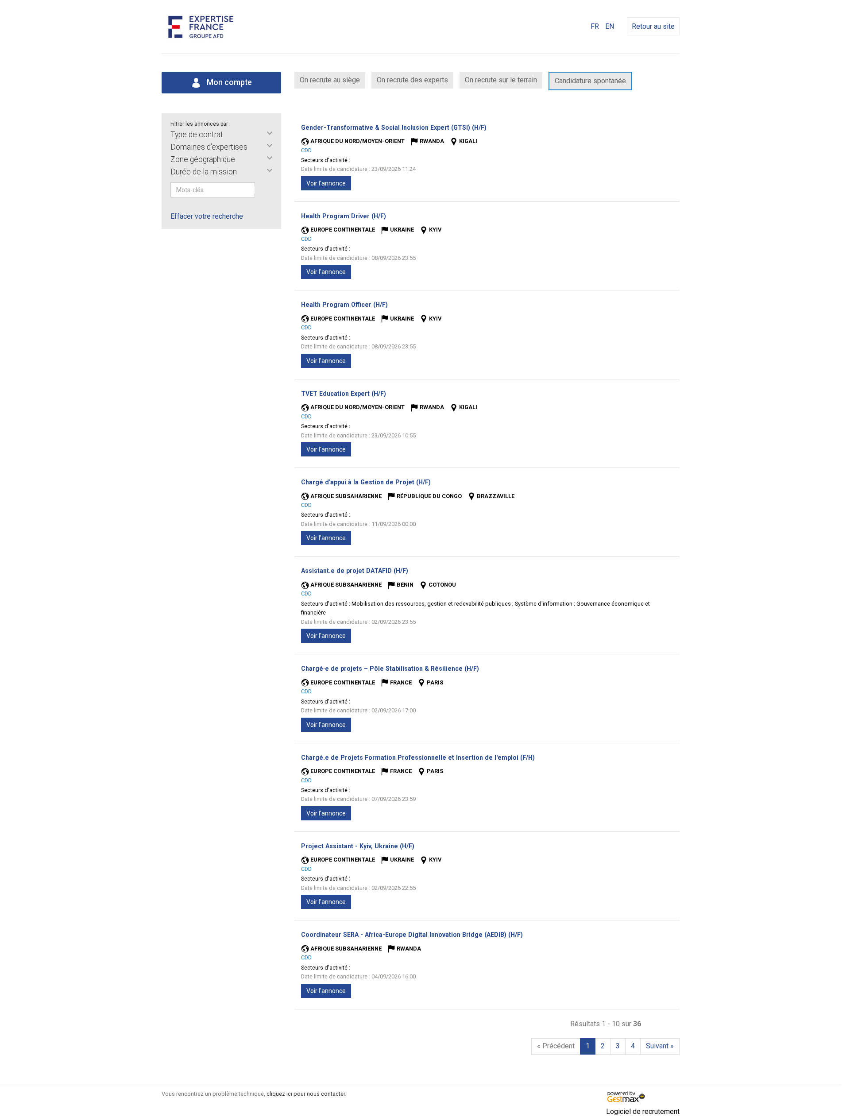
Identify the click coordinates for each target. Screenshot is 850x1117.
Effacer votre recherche (206, 216)
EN (609, 26)
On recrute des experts (412, 80)
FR (595, 26)
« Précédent (556, 1046)
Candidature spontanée (590, 81)
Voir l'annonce (326, 183)
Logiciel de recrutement (643, 1111)
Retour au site (653, 26)
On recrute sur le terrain (501, 80)
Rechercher (261, 189)
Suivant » (660, 1046)
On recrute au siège (330, 80)
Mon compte (228, 82)
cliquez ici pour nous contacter (306, 1093)
